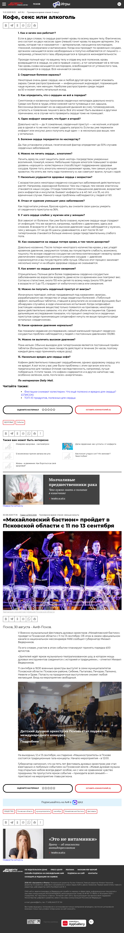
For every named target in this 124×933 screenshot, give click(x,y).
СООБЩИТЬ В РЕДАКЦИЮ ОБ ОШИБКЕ (41, 877)
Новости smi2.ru (13, 505)
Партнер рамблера (51, 922)
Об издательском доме (36, 870)
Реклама (70, 870)
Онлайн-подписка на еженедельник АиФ (44, 873)
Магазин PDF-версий (87, 870)
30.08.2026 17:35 (10, 515)
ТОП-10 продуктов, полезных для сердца (49, 397)
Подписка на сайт (76, 873)
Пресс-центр (56, 870)
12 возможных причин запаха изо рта (33, 454)
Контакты (92, 873)
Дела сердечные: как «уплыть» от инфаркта (95, 444)
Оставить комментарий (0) (98, 410)
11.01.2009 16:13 (9, 12)
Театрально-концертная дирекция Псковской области (29, 612)
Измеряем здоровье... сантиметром (32, 444)
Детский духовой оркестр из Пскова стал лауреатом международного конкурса (64, 733)
